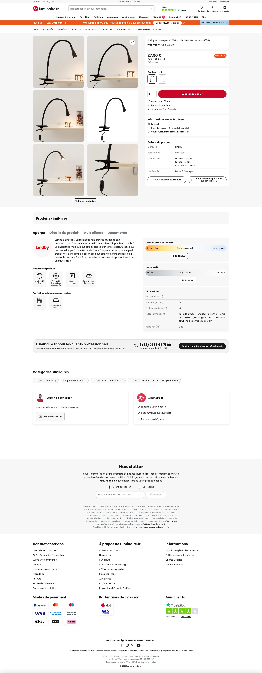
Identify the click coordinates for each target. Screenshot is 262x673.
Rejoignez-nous (107, 574)
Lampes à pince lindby (45, 380)
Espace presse (107, 583)
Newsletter (105, 555)
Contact (37, 564)
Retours (37, 578)
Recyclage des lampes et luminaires (177, 651)
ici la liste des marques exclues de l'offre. (152, 527)
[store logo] (46, 8)
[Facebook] (123, 645)
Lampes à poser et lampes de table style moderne (154, 380)
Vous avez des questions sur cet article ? (209, 179)
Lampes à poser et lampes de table (83, 29)
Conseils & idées (122, 588)
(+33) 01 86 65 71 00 (155, 344)
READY (167, 23)
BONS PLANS (191, 17)
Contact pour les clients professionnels (202, 346)
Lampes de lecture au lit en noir (108, 380)
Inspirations (105, 588)
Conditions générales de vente (182, 550)
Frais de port (39, 574)
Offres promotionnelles (111, 569)
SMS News (104, 559)
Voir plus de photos (85, 201)
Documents (117, 232)
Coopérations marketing (112, 564)
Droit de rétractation (45, 550)
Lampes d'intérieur (59, 29)
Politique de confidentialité (154, 524)
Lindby (178, 147)
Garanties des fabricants (46, 569)
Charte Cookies (174, 559)
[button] (58, 116)
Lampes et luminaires (42, 29)
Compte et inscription (44, 588)
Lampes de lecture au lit (74, 380)
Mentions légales (175, 564)
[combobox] (111, 9)
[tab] (39, 232)
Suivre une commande (45, 559)
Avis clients (93, 232)
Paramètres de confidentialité (81, 651)
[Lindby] (42, 247)
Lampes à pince (106, 29)
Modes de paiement (43, 583)
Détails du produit (64, 232)
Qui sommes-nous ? (109, 550)
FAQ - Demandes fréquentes (48, 555)
